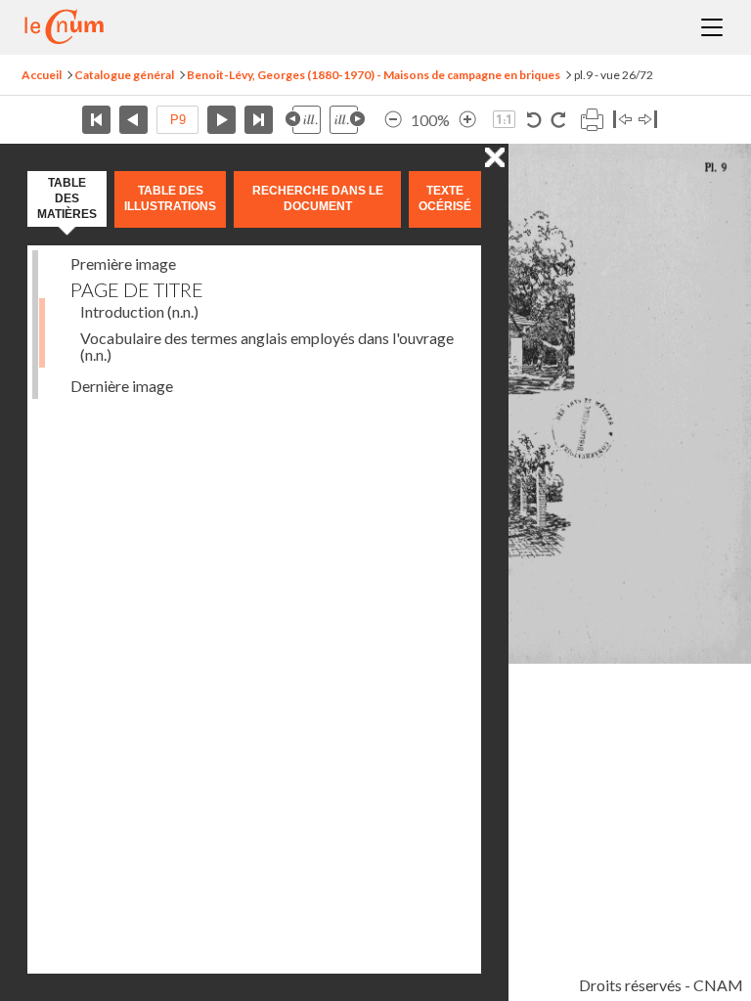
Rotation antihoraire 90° (534, 120)
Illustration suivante (347, 120)
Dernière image (121, 385)
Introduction (139, 311)
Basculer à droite (648, 120)
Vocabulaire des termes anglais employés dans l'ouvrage (267, 346)
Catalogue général (124, 74)
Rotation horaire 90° (558, 120)
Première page (96, 120)
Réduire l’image (393, 120)
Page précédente (133, 120)
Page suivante (221, 120)
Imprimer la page (591, 120)
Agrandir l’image (467, 120)
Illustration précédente (303, 120)
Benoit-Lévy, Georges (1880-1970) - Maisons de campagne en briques (373, 74)
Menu (712, 27)
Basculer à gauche (622, 120)
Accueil (42, 74)
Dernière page (258, 120)
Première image (123, 263)
